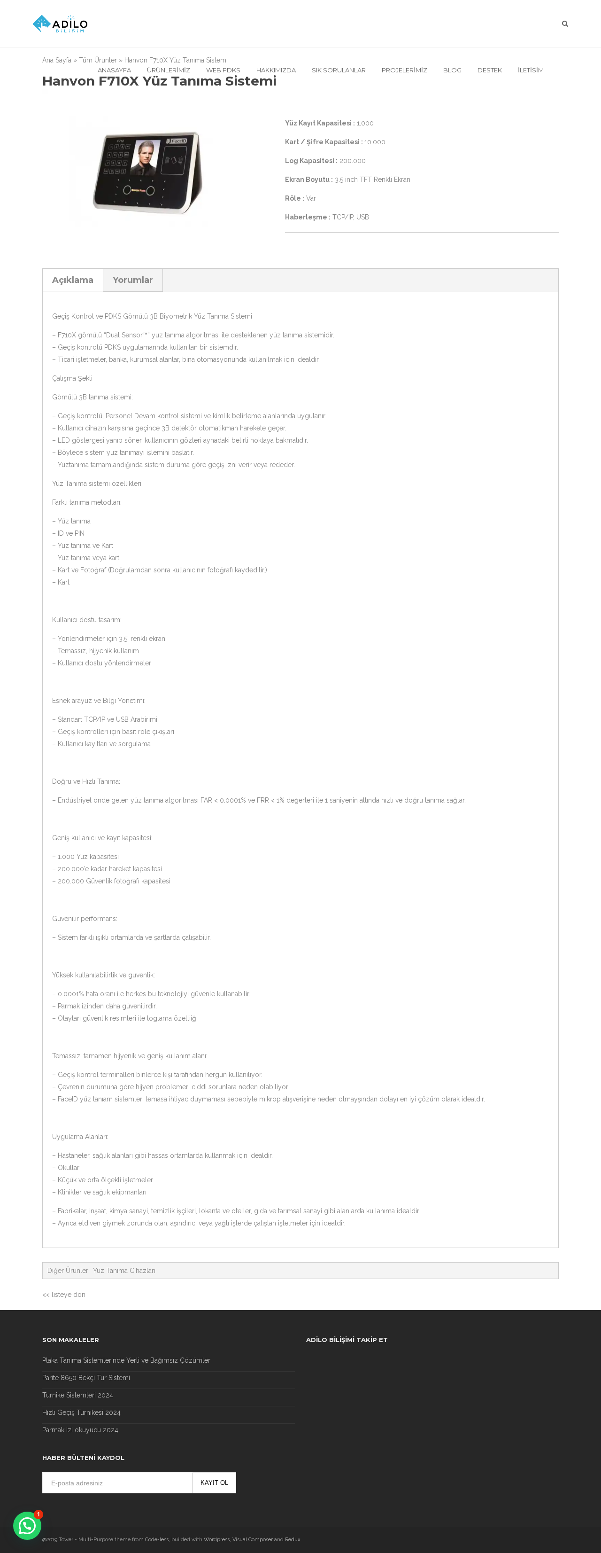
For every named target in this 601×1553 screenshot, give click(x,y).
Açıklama (72, 280)
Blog (452, 70)
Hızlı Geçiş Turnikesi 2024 (81, 1412)
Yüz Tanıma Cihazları (124, 1270)
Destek (490, 70)
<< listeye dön (63, 1294)
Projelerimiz (404, 70)
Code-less (157, 1540)
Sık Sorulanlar (339, 70)
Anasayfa (114, 70)
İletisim (531, 70)
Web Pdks (223, 70)
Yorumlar (133, 280)
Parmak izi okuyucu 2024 (80, 1430)
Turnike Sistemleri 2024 (77, 1395)
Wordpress (217, 1540)
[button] (27, 1526)
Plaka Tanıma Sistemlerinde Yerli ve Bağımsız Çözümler (126, 1360)
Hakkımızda (276, 70)
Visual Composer (252, 1540)
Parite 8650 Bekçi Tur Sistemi (86, 1377)
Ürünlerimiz (168, 70)
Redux (292, 1540)
